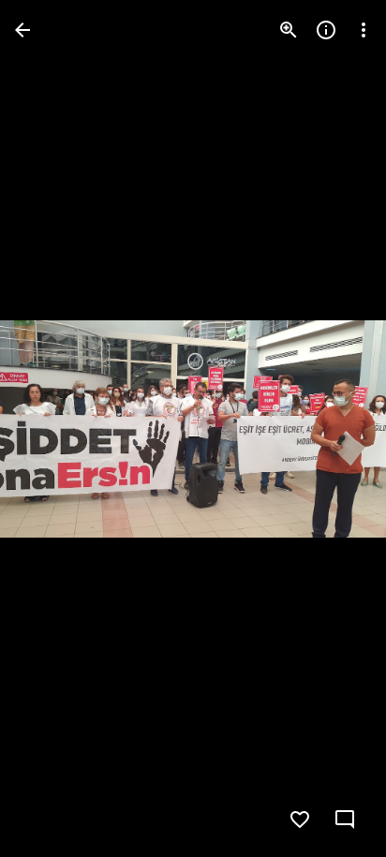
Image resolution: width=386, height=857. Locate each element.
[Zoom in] (288, 30)
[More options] (363, 30)
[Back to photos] (22, 29)
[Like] (300, 819)
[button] (333, 429)
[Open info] (326, 30)
